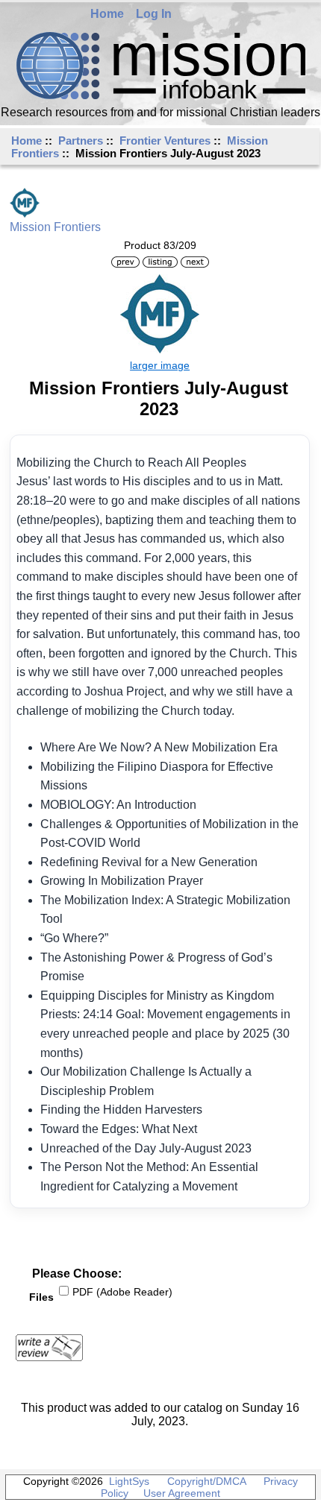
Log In (154, 13)
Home (107, 13)
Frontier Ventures (165, 140)
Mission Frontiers (55, 227)
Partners (80, 140)
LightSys (129, 1481)
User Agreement (181, 1493)
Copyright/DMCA (206, 1481)
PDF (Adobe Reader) (122, 1292)
